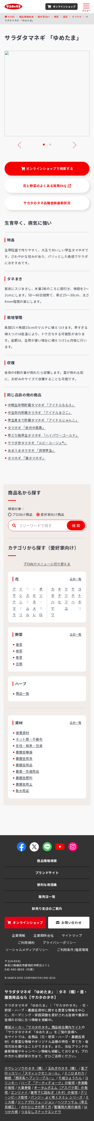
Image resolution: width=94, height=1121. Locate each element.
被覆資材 (22, 732)
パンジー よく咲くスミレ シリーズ (57, 1097)
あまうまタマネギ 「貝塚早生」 (32, 450)
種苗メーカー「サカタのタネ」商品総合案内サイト (43, 1027)
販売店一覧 (47, 896)
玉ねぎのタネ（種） (63, 1068)
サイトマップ (72, 935)
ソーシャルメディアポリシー (27, 949)
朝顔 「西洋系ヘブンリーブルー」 (30, 1078)
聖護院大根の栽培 (67, 1106)
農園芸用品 (24, 765)
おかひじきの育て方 (36, 1106)
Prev (21, 145)
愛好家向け (44, 16)
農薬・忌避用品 (27, 771)
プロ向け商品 (22, 514)
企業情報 (18, 935)
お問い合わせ (71, 922)
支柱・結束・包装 (29, 745)
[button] (43, 144)
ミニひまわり (74, 1073)
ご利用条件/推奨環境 (73, 949)
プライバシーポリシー (59, 942)
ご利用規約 (26, 942)
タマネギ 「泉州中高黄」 (26, 427)
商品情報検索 (26, 16)
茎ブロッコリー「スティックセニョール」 (46, 1070)
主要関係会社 (44, 935)
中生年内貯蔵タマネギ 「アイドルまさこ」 (40, 412)
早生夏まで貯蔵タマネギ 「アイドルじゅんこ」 (43, 420)
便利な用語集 (47, 884)
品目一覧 (75, 579)
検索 (76, 525)
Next (73, 145)
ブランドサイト (47, 872)
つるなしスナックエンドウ (41, 1111)
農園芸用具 (24, 758)
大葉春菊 (24, 1087)
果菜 (19, 657)
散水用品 (22, 790)
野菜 (56, 16)
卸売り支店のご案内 (47, 908)
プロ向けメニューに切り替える (47, 564)
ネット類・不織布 (29, 739)
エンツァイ (19, 1092)
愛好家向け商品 (52, 514)
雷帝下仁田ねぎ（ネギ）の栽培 (54, 1092)
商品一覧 (22, 693)
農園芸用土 (24, 784)
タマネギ (77, 16)
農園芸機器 (24, 752)
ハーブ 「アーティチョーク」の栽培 (48, 1082)
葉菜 (65, 16)
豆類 (19, 663)
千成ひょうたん (70, 1078)
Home (11, 16)
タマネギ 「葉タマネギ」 (26, 458)
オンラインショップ (64, 6)
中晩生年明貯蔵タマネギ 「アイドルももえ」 (42, 405)
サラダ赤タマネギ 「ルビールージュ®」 (37, 442)
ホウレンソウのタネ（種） (25, 1068)
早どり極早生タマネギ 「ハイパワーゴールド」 (43, 435)
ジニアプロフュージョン (36, 1102)
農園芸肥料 (24, 777)
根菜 (19, 651)
